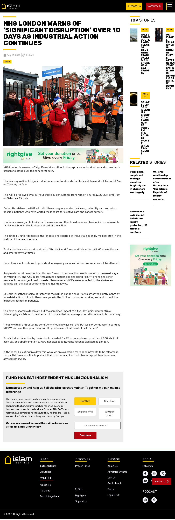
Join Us (112, 477)
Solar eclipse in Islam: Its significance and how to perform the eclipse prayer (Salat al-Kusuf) (145, 127)
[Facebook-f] (145, 473)
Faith (144, 94)
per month (85, 411)
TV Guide (45, 490)
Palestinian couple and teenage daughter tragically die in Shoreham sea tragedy (145, 54)
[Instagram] (154, 473)
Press (111, 489)
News (7, 61)
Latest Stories (48, 466)
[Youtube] (145, 480)
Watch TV (45, 484)
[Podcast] (154, 500)
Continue (85, 435)
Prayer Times (82, 466)
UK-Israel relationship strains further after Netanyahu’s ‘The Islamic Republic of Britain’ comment (170, 61)
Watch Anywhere (49, 496)
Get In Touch (115, 483)
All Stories (45, 471)
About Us (113, 466)
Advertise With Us (117, 471)
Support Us (81, 501)
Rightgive (80, 495)
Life (144, 97)
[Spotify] (145, 500)
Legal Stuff (114, 495)
